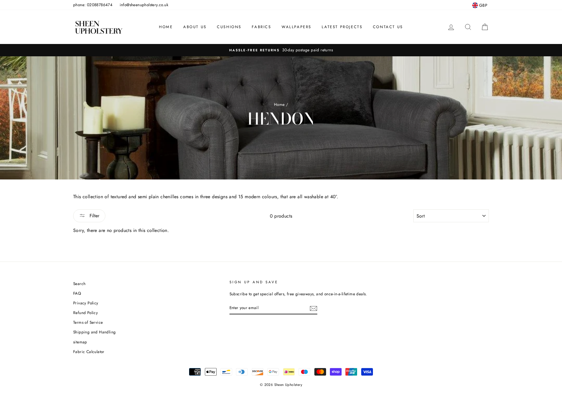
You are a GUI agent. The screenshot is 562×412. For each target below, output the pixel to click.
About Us (195, 27)
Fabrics (261, 27)
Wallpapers (296, 27)
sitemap (80, 342)
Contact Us (388, 27)
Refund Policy (85, 313)
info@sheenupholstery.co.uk (144, 5)
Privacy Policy (85, 303)
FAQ (77, 293)
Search (79, 283)
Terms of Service (88, 322)
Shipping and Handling (94, 332)
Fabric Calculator (88, 352)
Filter (93, 215)
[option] (281, 50)
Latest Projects (342, 27)
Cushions (229, 27)
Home (166, 27)
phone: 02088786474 (92, 5)
